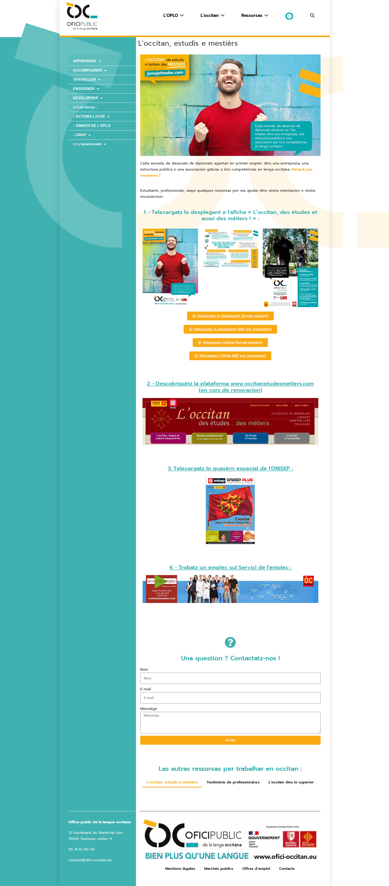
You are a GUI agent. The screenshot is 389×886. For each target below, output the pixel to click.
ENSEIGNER (84, 89)
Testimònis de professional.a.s (233, 782)
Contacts (287, 868)
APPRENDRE (84, 61)
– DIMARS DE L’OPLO (91, 126)
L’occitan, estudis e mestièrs (172, 782)
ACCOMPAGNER (87, 70)
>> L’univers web (87, 144)
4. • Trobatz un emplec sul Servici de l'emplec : (230, 567)
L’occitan (210, 15)
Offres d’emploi (256, 868)
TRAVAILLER (84, 79)
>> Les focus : (85, 107)
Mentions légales (180, 868)
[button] (312, 15)
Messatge (148, 708)
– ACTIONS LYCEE (89, 116)
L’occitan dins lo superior (291, 782)
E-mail (145, 689)
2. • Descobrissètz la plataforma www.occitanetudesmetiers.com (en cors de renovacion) (230, 387)
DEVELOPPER (85, 98)
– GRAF (79, 135)
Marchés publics (218, 868)
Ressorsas (252, 15)
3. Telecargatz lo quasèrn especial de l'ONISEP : (230, 468)
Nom (144, 669)
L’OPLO (171, 15)
